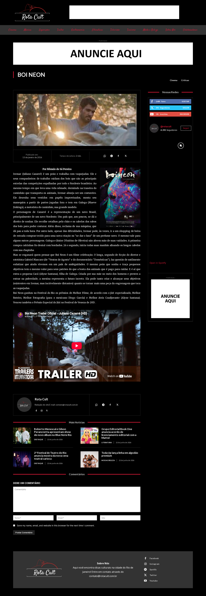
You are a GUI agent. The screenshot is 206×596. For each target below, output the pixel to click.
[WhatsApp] (104, 156)
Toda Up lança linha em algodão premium (119, 454)
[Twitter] (125, 156)
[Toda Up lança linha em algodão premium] (89, 459)
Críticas (185, 80)
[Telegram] (111, 156)
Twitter (153, 575)
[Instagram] (41, 410)
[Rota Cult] (24, 405)
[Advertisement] (124, 12)
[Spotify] (145, 569)
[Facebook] (118, 156)
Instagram (154, 564)
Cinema (173, 80)
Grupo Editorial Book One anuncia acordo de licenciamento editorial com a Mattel (118, 433)
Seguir (186, 108)
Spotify (153, 569)
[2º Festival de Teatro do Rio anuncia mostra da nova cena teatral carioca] (22, 459)
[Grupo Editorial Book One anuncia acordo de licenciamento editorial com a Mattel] (89, 436)
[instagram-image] (160, 145)
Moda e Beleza (108, 460)
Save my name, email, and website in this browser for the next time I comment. (56, 525)
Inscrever (184, 114)
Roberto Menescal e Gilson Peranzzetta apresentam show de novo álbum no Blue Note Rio (53, 431)
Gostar (185, 101)
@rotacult (165, 126)
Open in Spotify (158, 262)
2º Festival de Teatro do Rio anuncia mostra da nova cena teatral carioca (51, 455)
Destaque (38, 439)
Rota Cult (41, 399)
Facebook (154, 558)
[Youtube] (145, 581)
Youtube (154, 581)
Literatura (106, 442)
